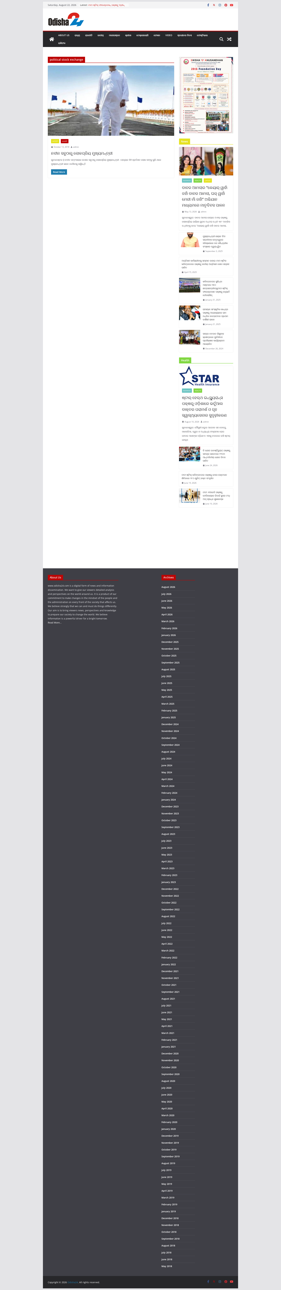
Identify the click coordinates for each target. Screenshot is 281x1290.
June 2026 (166, 600)
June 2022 (166, 930)
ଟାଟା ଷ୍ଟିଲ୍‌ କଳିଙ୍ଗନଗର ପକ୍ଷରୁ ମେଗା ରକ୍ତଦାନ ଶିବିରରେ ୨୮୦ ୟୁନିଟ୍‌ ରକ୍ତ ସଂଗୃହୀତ (204, 476)
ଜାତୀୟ (101, 35)
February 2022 (169, 957)
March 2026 (167, 621)
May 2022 (166, 936)
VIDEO (168, 35)
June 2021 (166, 1012)
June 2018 (166, 1259)
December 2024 (170, 724)
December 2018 (170, 1218)
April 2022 (167, 943)
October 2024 (168, 738)
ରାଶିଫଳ (61, 43)
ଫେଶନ (157, 35)
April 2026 (167, 614)
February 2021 (169, 1039)
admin (76, 147)
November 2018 (170, 1225)
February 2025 (169, 710)
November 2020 (170, 1060)
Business (187, 180)
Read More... (55, 622)
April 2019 (167, 1190)
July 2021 (166, 1005)
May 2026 (166, 607)
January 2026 (168, 635)
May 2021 (166, 1019)
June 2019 (166, 1177)
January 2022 (168, 964)
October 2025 (168, 655)
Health (198, 180)
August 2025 (168, 669)
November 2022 (170, 895)
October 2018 (168, 1231)
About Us (63, 35)
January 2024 (168, 799)
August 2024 (168, 751)
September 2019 (170, 1156)
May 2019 (166, 1183)
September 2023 (170, 827)
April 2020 (167, 1108)
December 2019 (170, 1135)
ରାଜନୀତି (88, 35)
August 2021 (168, 998)
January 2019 (168, 1211)
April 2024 (167, 779)
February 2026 (169, 628)
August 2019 (168, 1163)
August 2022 (168, 916)
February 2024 (169, 792)
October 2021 (168, 984)
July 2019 (166, 1170)
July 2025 (166, 676)
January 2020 (168, 1128)
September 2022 (170, 909)
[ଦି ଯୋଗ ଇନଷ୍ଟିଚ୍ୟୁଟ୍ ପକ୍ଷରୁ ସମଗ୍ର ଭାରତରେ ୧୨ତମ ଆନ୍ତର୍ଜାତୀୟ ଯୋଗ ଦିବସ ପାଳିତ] (189, 458)
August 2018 (168, 1245)
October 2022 (168, 902)
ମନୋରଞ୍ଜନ (114, 35)
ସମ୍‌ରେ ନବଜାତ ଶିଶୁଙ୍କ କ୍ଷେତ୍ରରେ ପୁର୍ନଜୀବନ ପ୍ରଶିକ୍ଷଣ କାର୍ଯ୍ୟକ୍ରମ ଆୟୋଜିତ (213, 338)
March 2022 (167, 950)
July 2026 (166, 593)
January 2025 (168, 717)
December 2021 (170, 971)
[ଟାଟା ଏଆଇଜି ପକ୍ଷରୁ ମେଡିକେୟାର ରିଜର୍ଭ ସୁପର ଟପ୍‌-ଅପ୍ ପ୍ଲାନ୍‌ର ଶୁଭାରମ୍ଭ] (189, 498)
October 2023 (168, 820)
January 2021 (168, 1046)
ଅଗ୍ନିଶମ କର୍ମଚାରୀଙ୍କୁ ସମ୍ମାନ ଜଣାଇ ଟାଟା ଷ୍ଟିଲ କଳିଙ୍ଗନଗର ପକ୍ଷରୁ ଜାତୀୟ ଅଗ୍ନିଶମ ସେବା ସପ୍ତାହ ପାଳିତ (205, 264)
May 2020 (166, 1101)
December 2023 (170, 806)
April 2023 (167, 861)
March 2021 (167, 1033)
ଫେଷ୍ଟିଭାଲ (202, 35)
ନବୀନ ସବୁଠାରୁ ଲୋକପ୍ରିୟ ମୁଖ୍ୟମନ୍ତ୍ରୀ (82, 153)
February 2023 (169, 875)
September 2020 (170, 1074)
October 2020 (168, 1067)
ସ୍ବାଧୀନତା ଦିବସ (184, 35)
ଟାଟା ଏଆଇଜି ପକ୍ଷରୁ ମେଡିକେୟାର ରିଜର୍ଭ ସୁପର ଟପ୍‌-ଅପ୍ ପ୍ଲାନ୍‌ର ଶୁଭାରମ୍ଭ (216, 496)
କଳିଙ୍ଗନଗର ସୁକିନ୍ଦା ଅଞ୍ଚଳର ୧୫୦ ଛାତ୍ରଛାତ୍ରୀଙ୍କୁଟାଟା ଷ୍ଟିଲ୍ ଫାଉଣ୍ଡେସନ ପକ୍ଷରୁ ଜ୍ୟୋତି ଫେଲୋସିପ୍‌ (216, 288)
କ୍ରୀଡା (128, 35)
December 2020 (170, 1053)
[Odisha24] (52, 39)
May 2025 (166, 689)
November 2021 (170, 978)
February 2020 (169, 1122)
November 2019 (170, 1142)
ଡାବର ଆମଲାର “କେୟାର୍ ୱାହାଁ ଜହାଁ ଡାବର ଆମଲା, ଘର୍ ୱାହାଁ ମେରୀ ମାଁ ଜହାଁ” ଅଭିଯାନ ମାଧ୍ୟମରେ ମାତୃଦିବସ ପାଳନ (204, 196)
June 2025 (166, 683)
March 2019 (167, 1197)
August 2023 (168, 833)
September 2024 (170, 744)
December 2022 (170, 888)
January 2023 (168, 882)
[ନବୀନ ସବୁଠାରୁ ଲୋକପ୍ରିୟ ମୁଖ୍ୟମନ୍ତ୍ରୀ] (111, 101)
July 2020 (166, 1087)
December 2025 (170, 641)
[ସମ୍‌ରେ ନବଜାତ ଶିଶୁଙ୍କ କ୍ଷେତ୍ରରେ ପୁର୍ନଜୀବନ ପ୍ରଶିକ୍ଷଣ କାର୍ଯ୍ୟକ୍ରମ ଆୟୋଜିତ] (189, 341)
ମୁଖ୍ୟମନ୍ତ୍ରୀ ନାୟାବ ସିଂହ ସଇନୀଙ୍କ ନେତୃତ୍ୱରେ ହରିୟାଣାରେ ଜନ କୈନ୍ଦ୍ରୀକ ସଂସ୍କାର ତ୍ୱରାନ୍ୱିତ (215, 241)
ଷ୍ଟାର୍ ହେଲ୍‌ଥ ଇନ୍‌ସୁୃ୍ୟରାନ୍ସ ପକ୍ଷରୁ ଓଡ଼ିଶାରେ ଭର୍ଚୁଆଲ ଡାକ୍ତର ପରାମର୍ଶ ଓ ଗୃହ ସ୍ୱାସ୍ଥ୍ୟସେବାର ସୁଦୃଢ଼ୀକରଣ (204, 406)
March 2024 (167, 786)
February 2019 (169, 1204)
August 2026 (168, 586)
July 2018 (166, 1252)
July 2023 (166, 840)
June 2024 (166, 765)
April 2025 (167, 696)
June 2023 (166, 847)
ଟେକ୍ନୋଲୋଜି (142, 35)
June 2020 (166, 1094)
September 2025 (170, 662)
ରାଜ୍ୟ (77, 35)
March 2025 (167, 703)
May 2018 (166, 1266)
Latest (55, 141)
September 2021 (170, 991)
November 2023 (170, 813)
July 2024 (166, 758)
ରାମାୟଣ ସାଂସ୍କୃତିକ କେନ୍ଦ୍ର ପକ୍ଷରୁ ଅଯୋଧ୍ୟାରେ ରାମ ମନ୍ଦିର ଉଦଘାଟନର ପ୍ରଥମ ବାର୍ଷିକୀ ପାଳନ (215, 314)
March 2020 (167, 1115)
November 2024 (170, 731)
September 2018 (170, 1238)
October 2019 (168, 1149)
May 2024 (166, 772)
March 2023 (167, 868)
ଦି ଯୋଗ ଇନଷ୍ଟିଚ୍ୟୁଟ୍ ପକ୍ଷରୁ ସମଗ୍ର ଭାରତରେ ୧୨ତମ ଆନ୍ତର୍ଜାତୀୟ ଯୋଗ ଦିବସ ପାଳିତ (216, 455)
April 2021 (167, 1026)
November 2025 (170, 648)
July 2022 (166, 923)
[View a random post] (229, 39)
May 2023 (166, 854)
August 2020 (168, 1081)
